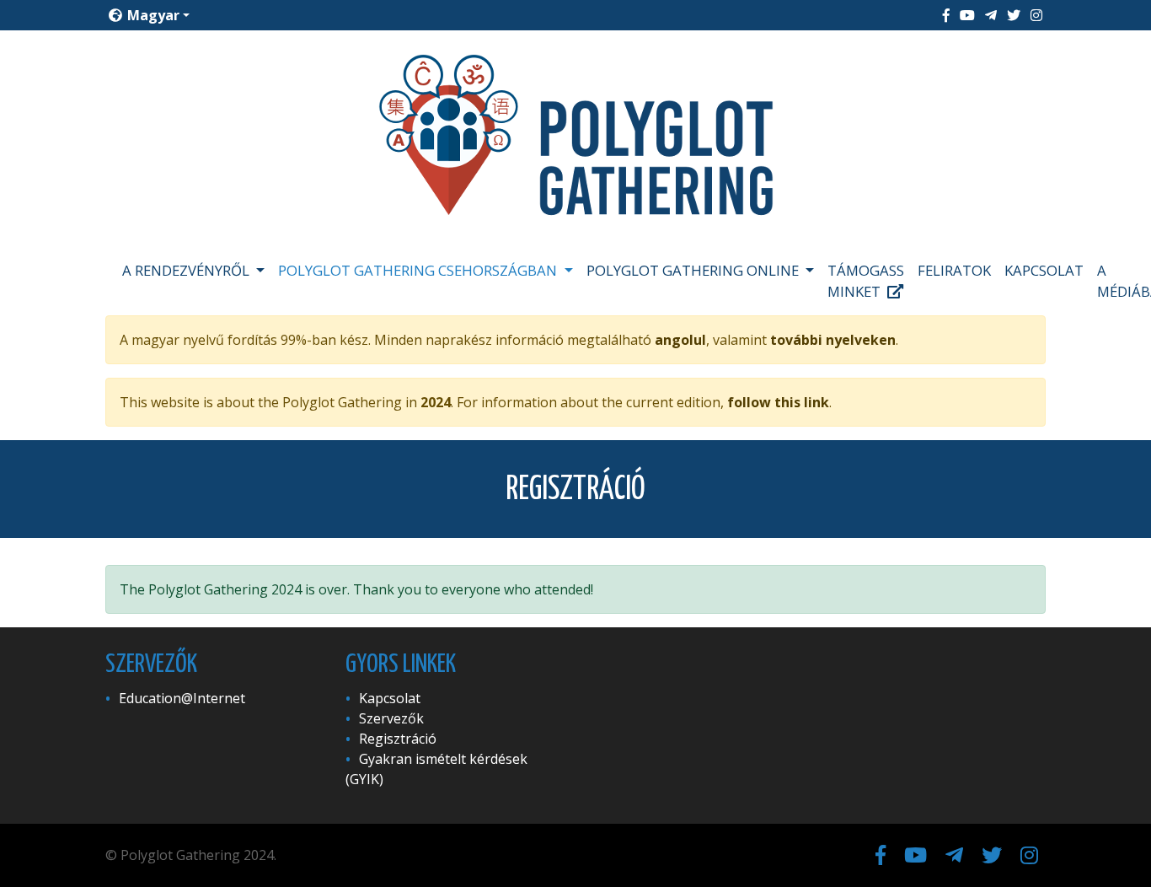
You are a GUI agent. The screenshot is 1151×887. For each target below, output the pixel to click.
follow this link (778, 402)
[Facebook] (946, 15)
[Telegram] (991, 15)
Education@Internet (182, 698)
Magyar (151, 15)
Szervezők (391, 718)
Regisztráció (397, 738)
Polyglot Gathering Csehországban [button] (419, 270)
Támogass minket (865, 281)
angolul (680, 340)
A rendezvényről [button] (187, 270)
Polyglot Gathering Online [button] (694, 270)
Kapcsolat (1044, 270)
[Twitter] (1013, 15)
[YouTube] (967, 15)
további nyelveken (833, 340)
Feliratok (954, 270)
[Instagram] (1036, 15)
